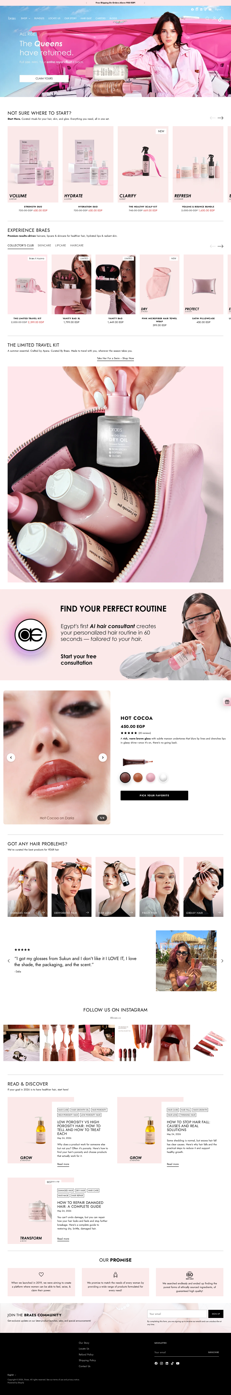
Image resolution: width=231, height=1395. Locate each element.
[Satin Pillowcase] (203, 284)
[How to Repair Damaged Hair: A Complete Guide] (41, 1211)
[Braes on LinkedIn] (201, 9)
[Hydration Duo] (88, 164)
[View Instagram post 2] (59, 1043)
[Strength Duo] (33, 164)
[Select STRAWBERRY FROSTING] (150, 777)
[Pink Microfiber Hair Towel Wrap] (159, 284)
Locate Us (84, 1348)
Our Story (84, 1343)
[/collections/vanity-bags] (115, 51)
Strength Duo (33, 206)
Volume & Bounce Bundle (198, 206)
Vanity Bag (115, 318)
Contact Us (84, 1366)
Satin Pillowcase (203, 318)
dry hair (80, 1190)
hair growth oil (80, 1110)
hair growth (200, 1110)
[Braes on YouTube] (210, 9)
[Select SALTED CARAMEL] (138, 777)
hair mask (63, 1195)
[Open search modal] (207, 18)
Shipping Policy (87, 1360)
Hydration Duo (88, 206)
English (218, 9)
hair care (63, 1110)
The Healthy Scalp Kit (143, 206)
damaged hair (65, 1190)
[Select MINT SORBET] (163, 777)
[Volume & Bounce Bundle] (198, 164)
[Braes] (12, 18)
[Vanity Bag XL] (71, 284)
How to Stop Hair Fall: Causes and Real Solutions (188, 1126)
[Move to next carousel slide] (123, 89)
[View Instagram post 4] (134, 1043)
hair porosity (99, 1110)
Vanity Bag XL (71, 318)
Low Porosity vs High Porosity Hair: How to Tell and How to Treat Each (79, 1128)
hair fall (185, 1110)
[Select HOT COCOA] (125, 777)
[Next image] (103, 757)
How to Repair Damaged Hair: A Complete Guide (80, 1204)
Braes (26, 1379)
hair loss (173, 1115)
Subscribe (213, 1352)
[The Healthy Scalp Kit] (143, 164)
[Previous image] (11, 757)
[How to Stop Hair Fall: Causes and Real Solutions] (150, 1133)
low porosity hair (90, 1115)
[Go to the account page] (214, 18)
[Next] (144, 3)
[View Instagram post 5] (172, 1043)
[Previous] (86, 3)
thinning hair (187, 1115)
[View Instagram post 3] (97, 1043)
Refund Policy (86, 1354)
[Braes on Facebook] (192, 9)
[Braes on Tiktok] (205, 9)
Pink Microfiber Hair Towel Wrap (159, 320)
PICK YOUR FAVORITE (154, 795)
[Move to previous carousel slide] (107, 89)
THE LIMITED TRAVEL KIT (27, 318)
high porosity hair (68, 1115)
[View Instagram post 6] (209, 1043)
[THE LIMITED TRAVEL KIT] (27, 284)
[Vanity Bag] (115, 284)
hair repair (77, 1195)
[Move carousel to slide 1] (113, 89)
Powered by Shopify (16, 1382)
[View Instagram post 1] (21, 1043)
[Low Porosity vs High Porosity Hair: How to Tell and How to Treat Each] (41, 1133)
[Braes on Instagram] (196, 9)
